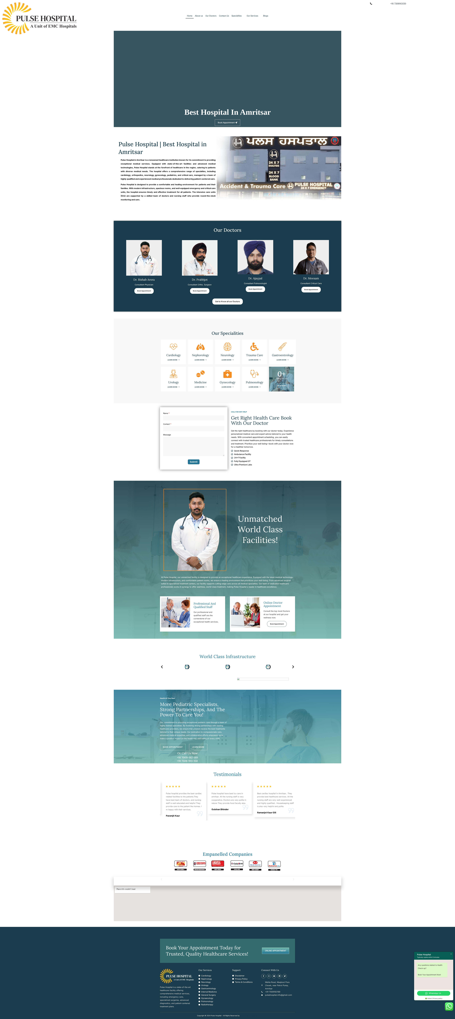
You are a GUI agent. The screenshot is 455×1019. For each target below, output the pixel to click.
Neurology (227, 355)
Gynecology (227, 382)
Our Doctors (210, 16)
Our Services (252, 16)
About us (199, 16)
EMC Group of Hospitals (249, 1016)
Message (167, 435)
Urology (173, 382)
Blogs (265, 16)
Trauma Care (254, 355)
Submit (194, 461)
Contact (167, 424)
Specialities (237, 16)
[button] (237, 15)
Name (166, 413)
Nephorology (200, 355)
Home (189, 16)
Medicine (200, 382)
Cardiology (173, 355)
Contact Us (224, 16)
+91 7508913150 (398, 3)
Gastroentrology (282, 355)
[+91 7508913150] (371, 4)
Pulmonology (254, 382)
